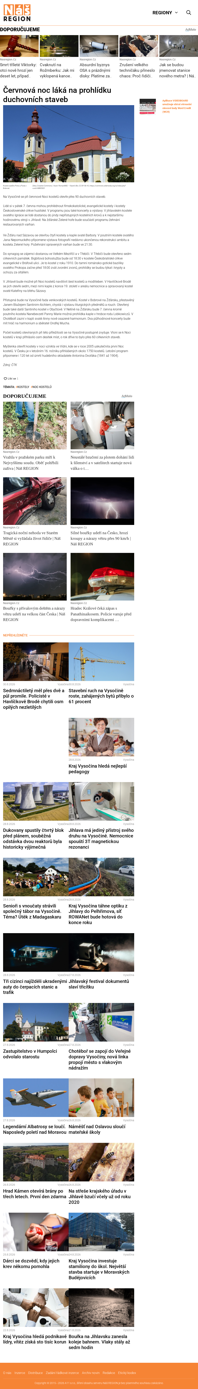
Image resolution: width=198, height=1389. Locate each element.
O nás (7, 1373)
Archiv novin (91, 1373)
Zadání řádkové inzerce (62, 1373)
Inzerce (20, 1373)
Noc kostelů (42, 387)
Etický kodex (127, 1373)
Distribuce (35, 1373)
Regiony (162, 12)
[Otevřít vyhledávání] (189, 13)
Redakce (109, 1373)
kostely (23, 387)
